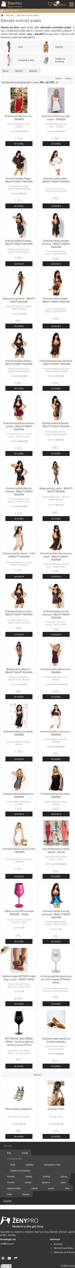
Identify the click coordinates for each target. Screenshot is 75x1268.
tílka (67, 1188)
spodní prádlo (14, 1188)
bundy (25, 1152)
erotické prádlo (14, 1158)
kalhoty (46, 1176)
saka (63, 1182)
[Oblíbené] (50, 4)
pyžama (46, 1182)
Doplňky (7, 1200)
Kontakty (58, 1244)
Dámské (10, 15)
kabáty (28, 1176)
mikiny (64, 1176)
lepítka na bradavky (60, 60)
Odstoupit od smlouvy (64, 1252)
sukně (34, 1188)
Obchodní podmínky (63, 1248)
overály (10, 1182)
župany (25, 1194)
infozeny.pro (7, 1243)
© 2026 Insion (68, 1265)
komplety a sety (26, 60)
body (20, 46)
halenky (11, 1176)
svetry (51, 1188)
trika (9, 1194)
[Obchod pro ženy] (2, 15)
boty (9, 1152)
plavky (28, 1182)
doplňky (59, 46)
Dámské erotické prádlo (28, 15)
